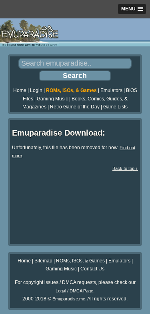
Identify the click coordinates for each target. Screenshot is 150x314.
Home (19, 90)
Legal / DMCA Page (74, 290)
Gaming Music (52, 99)
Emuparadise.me (68, 298)
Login (36, 90)
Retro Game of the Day (75, 107)
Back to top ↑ (125, 168)
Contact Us (92, 269)
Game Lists (115, 107)
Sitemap (43, 261)
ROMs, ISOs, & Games (71, 90)
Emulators (111, 90)
